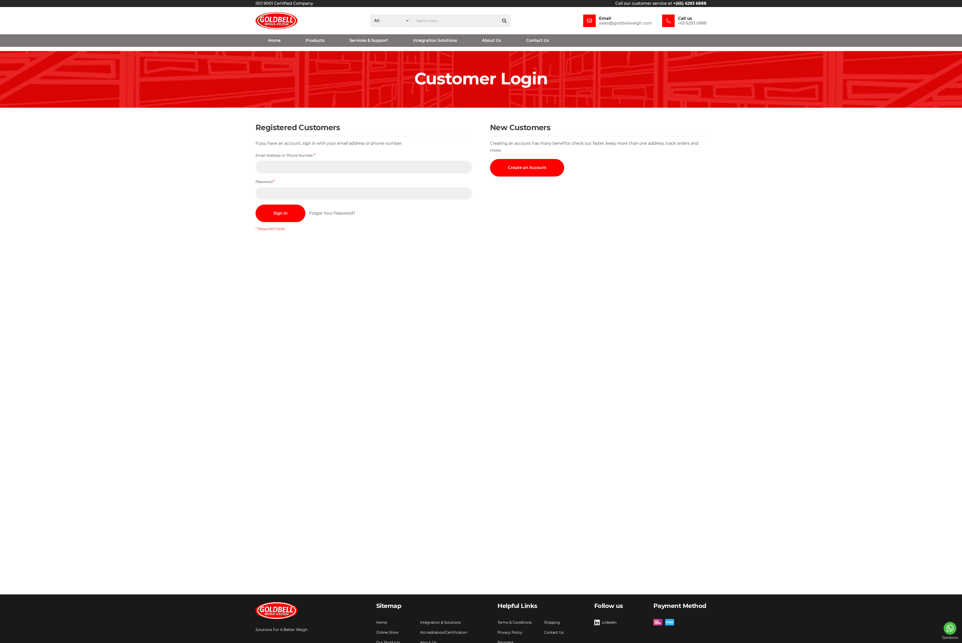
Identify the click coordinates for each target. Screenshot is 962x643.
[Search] (504, 21)
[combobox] (454, 21)
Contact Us (554, 632)
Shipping (552, 622)
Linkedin (609, 622)
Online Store (387, 632)
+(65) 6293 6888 (689, 3)
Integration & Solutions (440, 622)
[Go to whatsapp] (950, 628)
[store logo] (276, 20)
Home (381, 622)
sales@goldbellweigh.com (625, 23)
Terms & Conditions (515, 622)
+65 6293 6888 (692, 23)
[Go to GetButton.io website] (950, 637)
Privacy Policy (510, 632)
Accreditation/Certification (443, 632)
